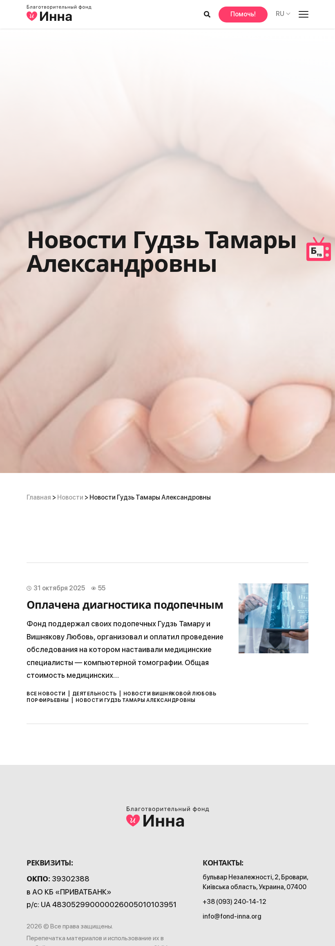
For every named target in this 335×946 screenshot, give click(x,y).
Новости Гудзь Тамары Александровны (136, 700)
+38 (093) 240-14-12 (234, 902)
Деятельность (94, 694)
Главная (39, 497)
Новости (70, 497)
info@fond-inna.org (232, 916)
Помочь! (243, 14)
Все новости (46, 694)
